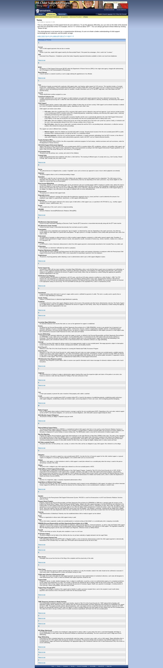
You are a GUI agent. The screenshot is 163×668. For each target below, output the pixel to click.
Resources (62, 14)
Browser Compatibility (82, 666)
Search (109, 2)
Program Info (51, 14)
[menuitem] (110, 9)
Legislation (65, 17)
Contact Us (123, 2)
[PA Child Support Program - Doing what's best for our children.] (54, 4)
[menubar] (110, 9)
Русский (124, 14)
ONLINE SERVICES (121, 9)
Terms (86, 17)
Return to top (41, 60)
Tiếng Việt (118, 14)
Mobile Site (109, 666)
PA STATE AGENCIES (109, 9)
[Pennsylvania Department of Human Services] (44, 11)
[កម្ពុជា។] (110, 14)
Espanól (105, 14)
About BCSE (101, 666)
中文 (114, 14)
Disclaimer (65, 666)
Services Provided (76, 17)
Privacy (58, 666)
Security (73, 666)
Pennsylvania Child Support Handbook (48, 17)
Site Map (115, 2)
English (100, 14)
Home (40, 14)
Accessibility (93, 666)
